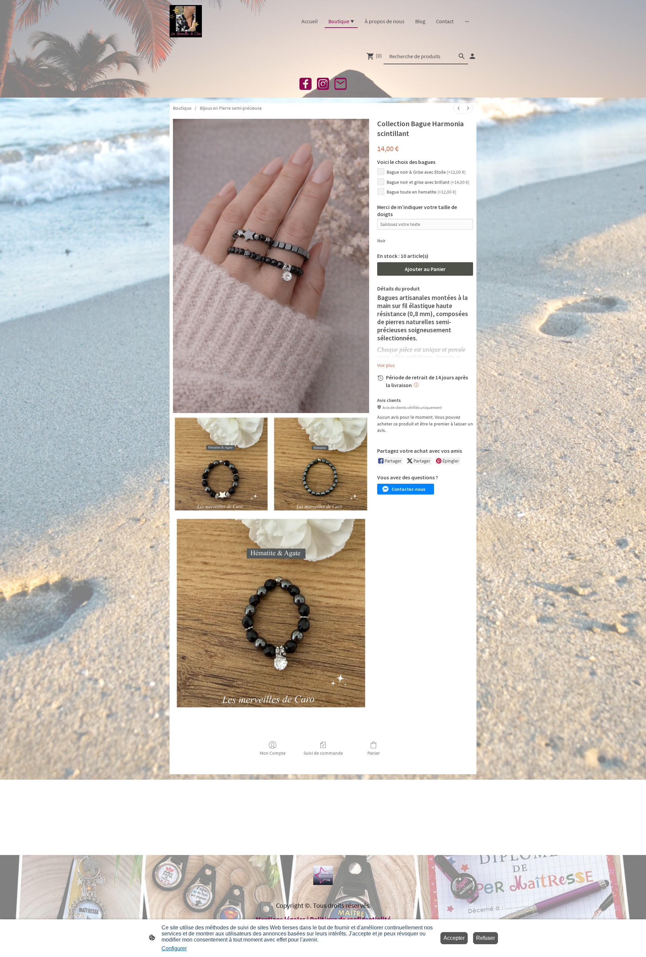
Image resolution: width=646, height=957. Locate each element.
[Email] (340, 84)
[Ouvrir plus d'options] (467, 21)
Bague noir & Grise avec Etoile (426, 172)
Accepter (454, 938)
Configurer (174, 948)
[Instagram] (323, 84)
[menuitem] (458, 108)
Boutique (182, 108)
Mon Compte (273, 753)
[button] (405, 489)
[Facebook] (305, 84)
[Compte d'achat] (472, 56)
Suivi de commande (323, 753)
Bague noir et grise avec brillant (428, 182)
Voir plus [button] (386, 365)
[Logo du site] (186, 21)
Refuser (485, 938)
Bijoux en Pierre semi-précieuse (231, 108)
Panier (373, 753)
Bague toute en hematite (421, 192)
